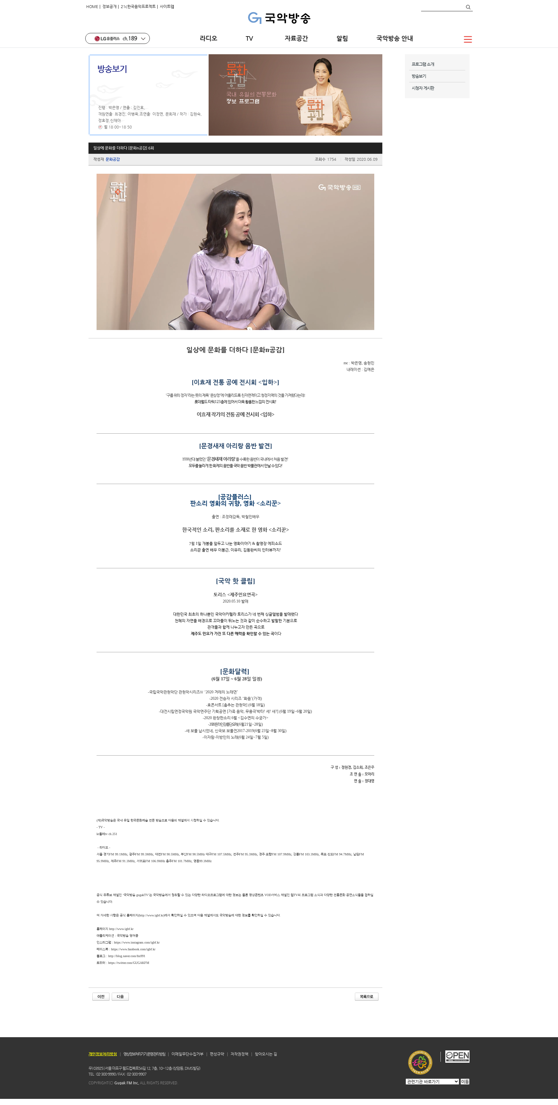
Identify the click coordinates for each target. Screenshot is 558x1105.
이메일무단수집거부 (187, 1054)
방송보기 (419, 76)
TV (251, 38)
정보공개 (109, 6)
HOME (92, 6)
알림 (342, 38)
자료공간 (296, 38)
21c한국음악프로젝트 (138, 6)
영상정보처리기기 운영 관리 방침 (144, 1054)
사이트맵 (167, 6)
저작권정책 (239, 1054)
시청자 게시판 (423, 88)
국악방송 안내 (395, 38)
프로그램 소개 (423, 64)
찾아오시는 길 (266, 1054)
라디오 (208, 38)
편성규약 (217, 1054)
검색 (468, 7)
